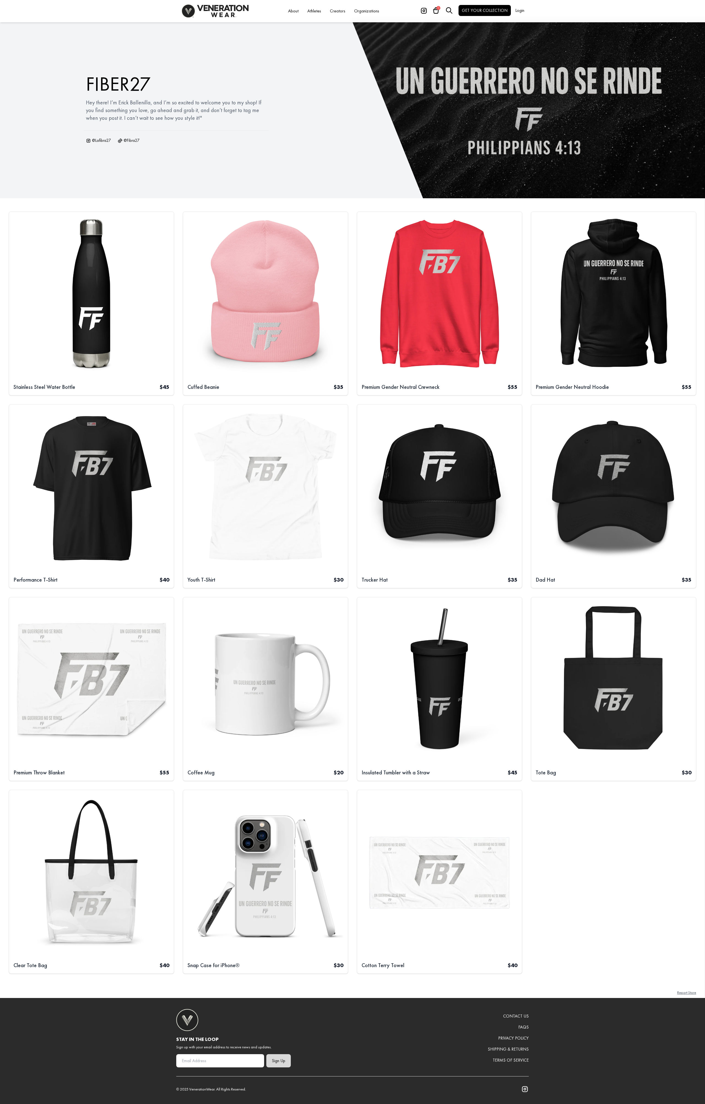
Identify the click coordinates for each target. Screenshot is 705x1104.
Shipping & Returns (508, 1049)
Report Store (686, 992)
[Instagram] (424, 10)
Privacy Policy (513, 1038)
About (293, 11)
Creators (337, 11)
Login (519, 10)
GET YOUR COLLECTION (485, 10)
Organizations (366, 11)
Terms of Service (511, 1060)
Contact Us (516, 1016)
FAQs (523, 1027)
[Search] (449, 10)
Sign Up (278, 1061)
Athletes (314, 11)
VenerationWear (202, 1089)
